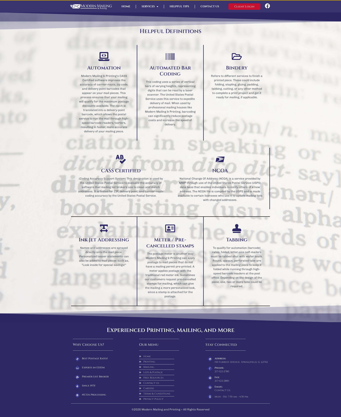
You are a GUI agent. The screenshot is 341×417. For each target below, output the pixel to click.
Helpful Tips (179, 6)
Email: (219, 386)
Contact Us (210, 6)
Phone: (219, 368)
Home (125, 6)
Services (148, 6)
